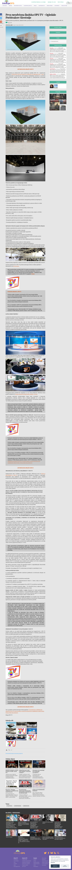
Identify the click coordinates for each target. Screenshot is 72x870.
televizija (9, 805)
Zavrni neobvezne (65, 866)
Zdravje (10, 5)
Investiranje (18, 805)
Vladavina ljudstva (28, 5)
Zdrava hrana (49, 5)
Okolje (35, 5)
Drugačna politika (18, 5)
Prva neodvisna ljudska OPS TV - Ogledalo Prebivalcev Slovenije (31, 16)
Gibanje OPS (26, 805)
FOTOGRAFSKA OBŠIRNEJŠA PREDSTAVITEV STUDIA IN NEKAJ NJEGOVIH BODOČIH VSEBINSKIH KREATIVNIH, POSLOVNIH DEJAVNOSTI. (25, 711)
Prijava (69, 2)
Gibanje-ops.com (52, 2)
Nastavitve (53, 862)
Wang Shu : (52, 53)
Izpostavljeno (9, 25)
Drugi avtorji (64, 5)
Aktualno (5, 5)
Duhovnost (57, 5)
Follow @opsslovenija (54, 41)
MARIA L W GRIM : (53, 74)
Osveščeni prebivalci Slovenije (38, 2)
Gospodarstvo (42, 5)
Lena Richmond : (52, 68)
